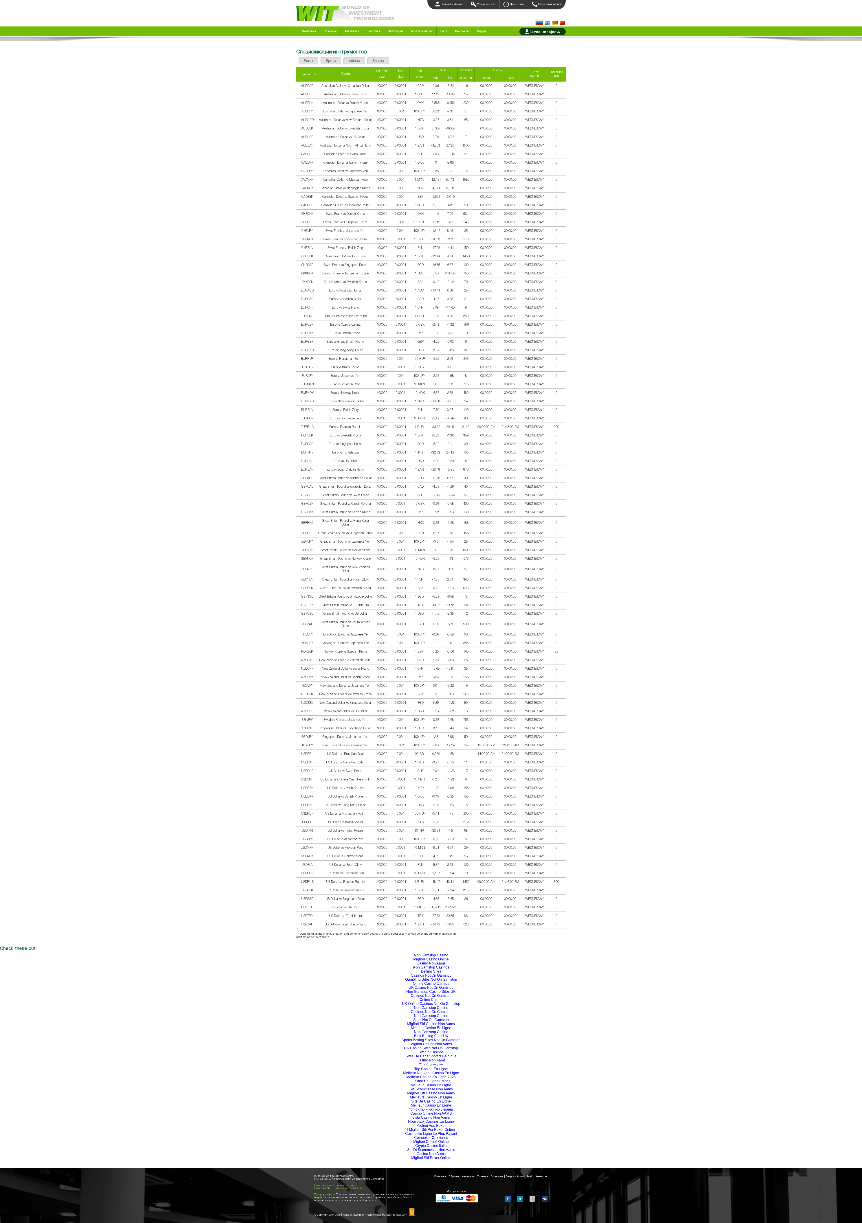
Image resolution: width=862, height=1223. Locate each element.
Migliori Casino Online (431, 959)
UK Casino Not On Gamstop (431, 987)
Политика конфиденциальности (333, 1185)
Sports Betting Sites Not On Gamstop (431, 1040)
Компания (309, 31)
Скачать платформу (545, 31)
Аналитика (352, 31)
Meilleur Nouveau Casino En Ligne (431, 1073)
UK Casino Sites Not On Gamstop (431, 1048)
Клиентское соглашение (348, 1188)
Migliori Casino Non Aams (431, 1044)
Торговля (373, 31)
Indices (354, 61)
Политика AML (323, 1188)
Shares (378, 61)
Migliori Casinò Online (431, 1142)
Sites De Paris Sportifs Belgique (431, 1056)
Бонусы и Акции (422, 31)
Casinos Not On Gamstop (431, 975)
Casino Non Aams (431, 963)
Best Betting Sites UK (431, 1036)
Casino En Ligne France (431, 1081)
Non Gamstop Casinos (431, 967)
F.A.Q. (443, 31)
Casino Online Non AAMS (431, 1113)
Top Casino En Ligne (431, 1069)
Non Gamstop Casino (431, 955)
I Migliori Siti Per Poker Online (431, 1129)
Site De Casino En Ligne (431, 1101)
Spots (331, 61)
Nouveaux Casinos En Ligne (431, 1121)
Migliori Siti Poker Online (431, 1158)
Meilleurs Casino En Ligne (431, 1097)
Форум (481, 31)
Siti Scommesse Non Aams (431, 1089)
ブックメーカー (431, 1064)
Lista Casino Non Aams (431, 1117)
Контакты (462, 31)
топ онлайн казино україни (431, 1109)
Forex (308, 61)
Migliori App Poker (431, 1125)
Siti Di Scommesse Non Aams (431, 1150)
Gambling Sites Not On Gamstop (431, 979)
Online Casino (431, 1000)
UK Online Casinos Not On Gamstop (431, 1004)
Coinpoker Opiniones (431, 1138)
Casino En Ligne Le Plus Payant (431, 1133)
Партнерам (395, 31)
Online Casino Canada (431, 983)
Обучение (330, 31)
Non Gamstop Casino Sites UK (431, 991)
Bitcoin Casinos (431, 1052)
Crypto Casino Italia (431, 1146)
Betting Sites (431, 971)
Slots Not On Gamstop (431, 1020)
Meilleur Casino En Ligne (431, 1028)
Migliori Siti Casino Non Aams (431, 1024)
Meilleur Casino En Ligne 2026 (431, 1077)
